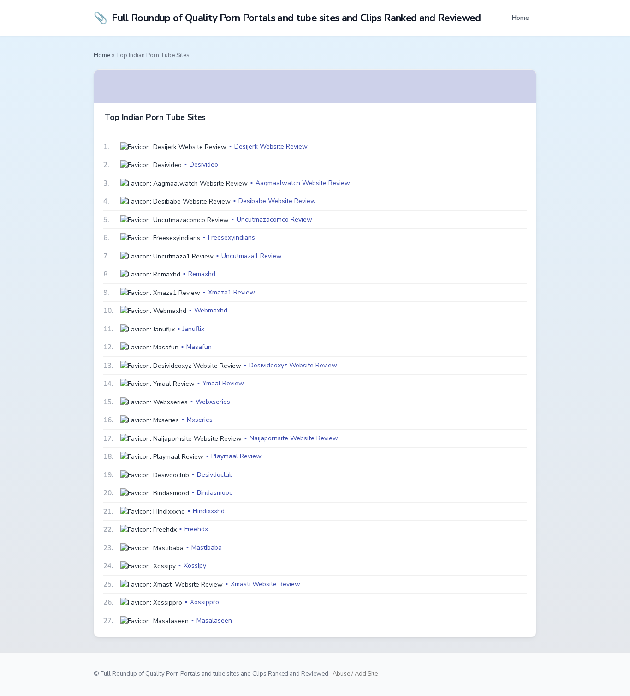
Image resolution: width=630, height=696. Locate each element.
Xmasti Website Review (265, 584)
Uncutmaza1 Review (251, 256)
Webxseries (213, 401)
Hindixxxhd (209, 511)
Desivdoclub (215, 474)
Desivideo (204, 164)
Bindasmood (215, 492)
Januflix (193, 328)
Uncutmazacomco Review (274, 219)
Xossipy (195, 565)
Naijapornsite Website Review (294, 438)
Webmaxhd (210, 310)
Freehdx (196, 529)
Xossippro (204, 602)
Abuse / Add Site (355, 674)
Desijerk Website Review (271, 146)
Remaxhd (201, 274)
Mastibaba (206, 547)
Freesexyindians (231, 237)
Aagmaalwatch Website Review (303, 183)
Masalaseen (214, 620)
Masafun (199, 346)
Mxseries (200, 419)
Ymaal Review (223, 383)
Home (520, 17)
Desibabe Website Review (277, 201)
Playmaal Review (236, 456)
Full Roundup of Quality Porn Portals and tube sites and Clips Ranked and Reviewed (287, 18)
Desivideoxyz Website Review (293, 365)
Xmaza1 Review (231, 292)
